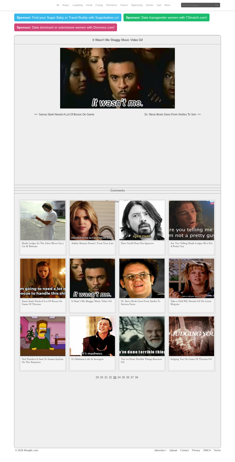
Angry (65, 5)
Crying (99, 5)
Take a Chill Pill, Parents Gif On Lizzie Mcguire (191, 302)
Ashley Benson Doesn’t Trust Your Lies (92, 243)
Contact (184, 450)
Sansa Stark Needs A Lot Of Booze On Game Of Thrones (42, 302)
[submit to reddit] (211, 116)
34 (119, 377)
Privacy (196, 450)
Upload (173, 450)
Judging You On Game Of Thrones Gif (191, 359)
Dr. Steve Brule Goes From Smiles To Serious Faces (140, 302)
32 (110, 377)
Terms (217, 450)
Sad (159, 5)
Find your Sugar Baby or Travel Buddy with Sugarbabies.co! (68, 17)
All (57, 5)
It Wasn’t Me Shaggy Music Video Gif (91, 301)
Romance (111, 5)
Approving (137, 5)
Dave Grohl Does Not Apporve (137, 243)
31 (106, 377)
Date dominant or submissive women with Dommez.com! (66, 27)
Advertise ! (160, 450)
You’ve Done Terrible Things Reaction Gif (141, 360)
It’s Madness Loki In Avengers (87, 359)
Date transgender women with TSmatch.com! (166, 17)
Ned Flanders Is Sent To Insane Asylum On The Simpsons (42, 360)
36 (127, 377)
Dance (124, 5)
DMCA (207, 450)
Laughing (78, 5)
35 (123, 377)
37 (132, 377)
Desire (149, 5)
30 (101, 377)
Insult (89, 5)
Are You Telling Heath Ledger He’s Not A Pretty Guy (192, 245)
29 (97, 377)
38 (136, 377)
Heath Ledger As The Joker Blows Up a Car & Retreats (43, 245)
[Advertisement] (118, 152)
